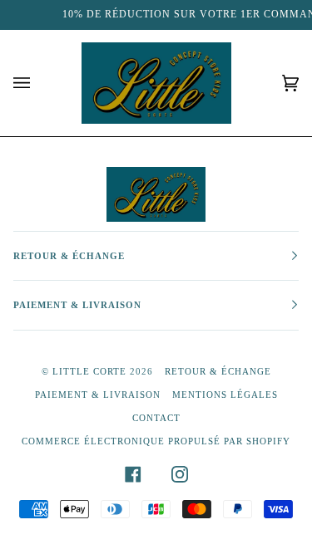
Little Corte (89, 371)
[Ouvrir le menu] (38, 83)
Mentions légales (225, 395)
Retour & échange (218, 371)
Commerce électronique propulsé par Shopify (156, 441)
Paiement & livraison (98, 395)
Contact (156, 418)
